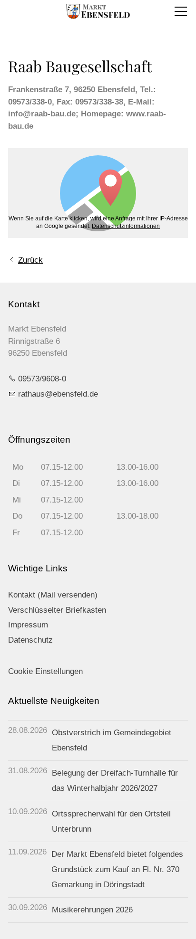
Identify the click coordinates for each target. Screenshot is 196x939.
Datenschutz (30, 640)
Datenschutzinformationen (126, 226)
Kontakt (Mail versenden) (53, 594)
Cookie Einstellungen (45, 671)
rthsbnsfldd (56, 393)
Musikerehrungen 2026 (92, 909)
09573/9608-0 (42, 378)
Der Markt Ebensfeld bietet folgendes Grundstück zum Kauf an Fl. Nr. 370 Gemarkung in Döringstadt (117, 869)
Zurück (30, 260)
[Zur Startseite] (98, 11)
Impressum (28, 624)
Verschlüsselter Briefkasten (57, 610)
